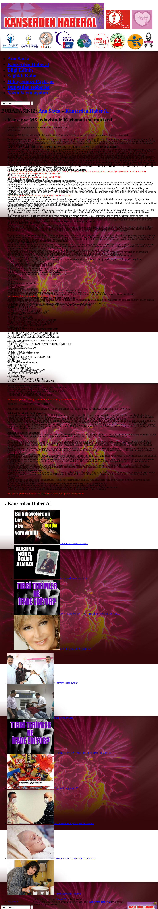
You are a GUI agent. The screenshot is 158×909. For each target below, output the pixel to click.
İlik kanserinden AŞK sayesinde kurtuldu (74, 823)
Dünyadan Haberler (28, 87)
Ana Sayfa (18, 58)
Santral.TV (61, 899)
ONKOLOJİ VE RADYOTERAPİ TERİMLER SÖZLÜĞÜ (90, 614)
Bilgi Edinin (20, 70)
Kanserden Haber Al (87, 111)
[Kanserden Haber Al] (142, 903)
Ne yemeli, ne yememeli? (66, 788)
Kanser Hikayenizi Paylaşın (67, 894)
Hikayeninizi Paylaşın (30, 81)
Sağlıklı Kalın (22, 75)
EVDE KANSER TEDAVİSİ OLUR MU (74, 858)
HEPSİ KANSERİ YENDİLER (75, 649)
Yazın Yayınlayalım (27, 92)
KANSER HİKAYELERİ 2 (74, 543)
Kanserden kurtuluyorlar (65, 683)
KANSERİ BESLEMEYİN (73, 578)
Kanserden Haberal (28, 64)
